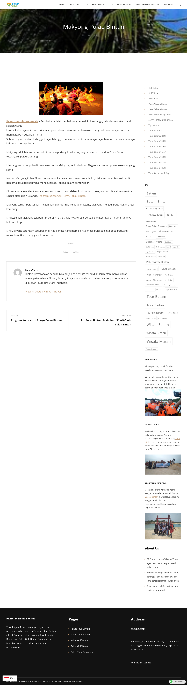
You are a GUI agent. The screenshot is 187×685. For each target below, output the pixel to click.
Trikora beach (162, 318)
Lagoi (169, 247)
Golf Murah (160, 247)
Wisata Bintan (156, 333)
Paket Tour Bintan (80, 628)
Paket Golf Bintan (28, 638)
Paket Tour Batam (80, 634)
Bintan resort (166, 231)
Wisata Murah (159, 341)
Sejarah (148, 280)
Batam (151, 193)
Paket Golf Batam (80, 646)
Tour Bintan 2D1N (157, 157)
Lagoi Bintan (150, 252)
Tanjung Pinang (169, 285)
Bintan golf (173, 226)
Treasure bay (151, 318)
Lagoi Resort (162, 251)
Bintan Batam (151, 221)
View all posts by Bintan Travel (43, 291)
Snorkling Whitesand (154, 285)
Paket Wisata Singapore (146, 5)
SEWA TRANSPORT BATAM (160, 120)
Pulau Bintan (75, 252)
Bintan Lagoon (151, 232)
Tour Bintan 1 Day (157, 151)
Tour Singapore (155, 312)
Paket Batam (151, 256)
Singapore (157, 280)
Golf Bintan (153, 93)
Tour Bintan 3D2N (157, 162)
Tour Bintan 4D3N (157, 167)
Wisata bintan (151, 496)
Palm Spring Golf (151, 269)
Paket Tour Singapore (82, 652)
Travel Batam (172, 313)
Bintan (65, 252)
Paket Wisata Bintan (95, 5)
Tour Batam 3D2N (157, 141)
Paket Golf (74, 5)
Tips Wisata (169, 5)
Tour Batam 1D (155, 130)
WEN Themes (77, 681)
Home (61, 5)
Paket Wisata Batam (119, 5)
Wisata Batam (158, 324)
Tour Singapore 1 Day (158, 173)
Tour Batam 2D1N (157, 136)
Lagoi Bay (176, 247)
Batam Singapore (154, 208)
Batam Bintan (157, 201)
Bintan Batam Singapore (156, 226)
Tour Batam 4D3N (157, 146)
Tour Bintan (155, 305)
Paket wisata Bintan (157, 262)
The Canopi (150, 290)
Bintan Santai (150, 237)
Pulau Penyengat (154, 274)
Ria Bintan (169, 275)
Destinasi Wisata (154, 241)
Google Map (138, 628)
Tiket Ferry (159, 290)
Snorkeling (169, 280)
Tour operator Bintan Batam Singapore (35, 681)
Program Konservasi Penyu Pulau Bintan (62, 196)
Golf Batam (153, 88)
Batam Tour (155, 215)
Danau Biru (161, 237)
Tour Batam (156, 296)
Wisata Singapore (151, 349)
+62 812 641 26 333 (141, 662)
